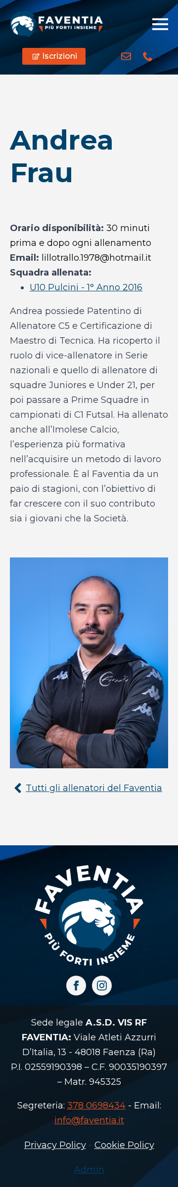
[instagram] (102, 985)
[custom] (126, 56)
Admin (89, 1169)
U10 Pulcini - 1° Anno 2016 (86, 287)
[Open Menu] (160, 24)
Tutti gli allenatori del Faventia (94, 788)
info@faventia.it (89, 1120)
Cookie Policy (124, 1145)
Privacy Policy (55, 1145)
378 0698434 (96, 1105)
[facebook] (76, 985)
